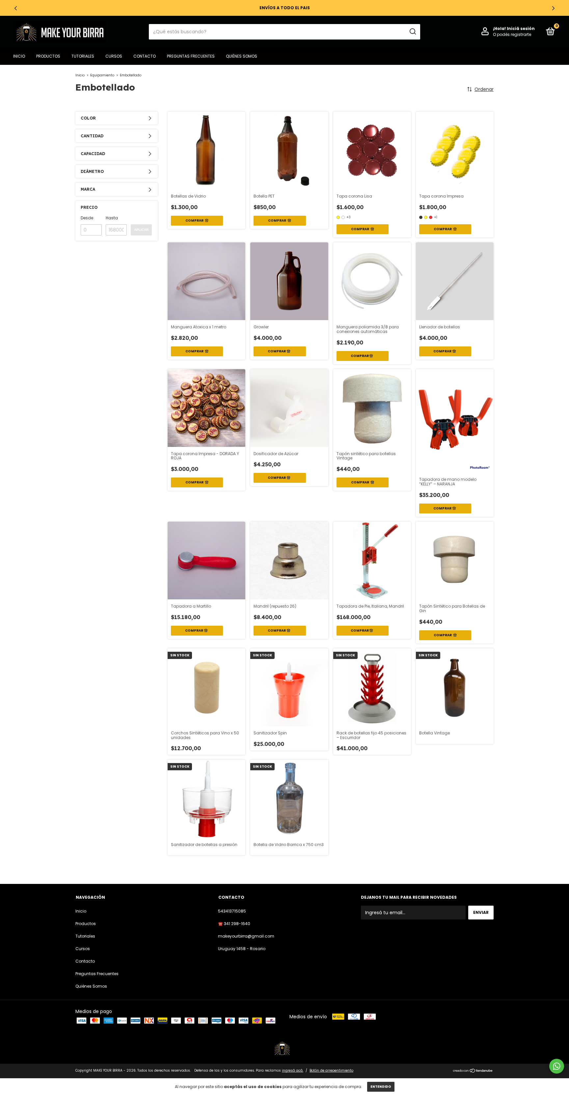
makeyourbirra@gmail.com (246, 936)
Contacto (144, 56)
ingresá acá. (292, 1070)
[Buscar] (412, 32)
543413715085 (232, 911)
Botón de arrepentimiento (331, 1070)
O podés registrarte (512, 34)
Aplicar (141, 230)
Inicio (19, 56)
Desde (87, 218)
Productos (48, 56)
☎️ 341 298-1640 (234, 923)
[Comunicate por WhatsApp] (556, 1066)
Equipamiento (102, 75)
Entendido (380, 1086)
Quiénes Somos (241, 56)
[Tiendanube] (473, 1071)
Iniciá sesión (521, 28)
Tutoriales (82, 56)
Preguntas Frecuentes (191, 56)
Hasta (112, 218)
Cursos (113, 56)
